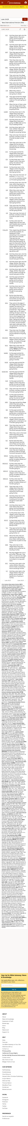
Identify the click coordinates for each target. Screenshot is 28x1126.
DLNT (6, 119)
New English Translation (8, 798)
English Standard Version (14, 654)
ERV (7, 135)
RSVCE (6, 520)
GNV (6, 182)
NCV (6, 388)
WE (7, 552)
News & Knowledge (8, 1019)
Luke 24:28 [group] (5, 29)
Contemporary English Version (12, 621)
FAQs (3, 1040)
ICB (7, 213)
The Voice (4, 913)
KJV (7, 261)
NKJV (6, 425)
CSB (7, 75)
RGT (6, 505)
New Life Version (11, 825)
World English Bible (16, 917)
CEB (7, 91)
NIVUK (6, 417)
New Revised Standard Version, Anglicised (13, 838)
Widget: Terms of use (8, 1062)
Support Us (5, 1032)
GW (7, 190)
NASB (6, 362)
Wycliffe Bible (5, 924)
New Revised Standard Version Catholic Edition (14, 858)
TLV (7, 528)
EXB (7, 175)
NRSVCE (5, 471)
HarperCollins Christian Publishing (12, 1076)
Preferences (5, 1118)
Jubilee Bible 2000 (17, 714)
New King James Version (14, 819)
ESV (7, 159)
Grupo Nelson (6, 1078)
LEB (7, 286)
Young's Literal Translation (9, 926)
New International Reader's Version (16, 802)
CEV (7, 104)
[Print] (24, 29)
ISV (7, 221)
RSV (7, 513)
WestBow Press (6, 1085)
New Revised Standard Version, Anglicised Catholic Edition (13, 848)
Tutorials (4, 1042)
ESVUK (6, 167)
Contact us (5, 1049)
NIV (7, 410)
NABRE (6, 353)
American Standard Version (9, 587)
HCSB (6, 205)
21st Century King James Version (10, 584)
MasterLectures (7, 1089)
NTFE (6, 486)
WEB (6, 545)
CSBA (6, 83)
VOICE (6, 535)
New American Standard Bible (13, 780)
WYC (6, 563)
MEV (6, 330)
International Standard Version (16, 702)
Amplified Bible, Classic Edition (10, 594)
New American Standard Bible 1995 (11, 785)
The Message (19, 741)
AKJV (6, 269)
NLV (7, 433)
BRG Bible (19, 597)
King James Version (14, 717)
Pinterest (5, 1102)
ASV (7, 45)
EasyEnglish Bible (17, 644)
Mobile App (5, 1023)
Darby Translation (6, 627)
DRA (6, 127)
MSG (6, 303)
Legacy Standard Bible (18, 723)
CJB (7, 97)
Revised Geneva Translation (9, 885)
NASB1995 (5, 372)
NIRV (6, 402)
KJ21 (6, 35)
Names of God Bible (12, 758)
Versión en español (8, 1116)
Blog (3, 1028)
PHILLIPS (5, 230)
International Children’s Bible (13, 697)
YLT (7, 571)
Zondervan (5, 1087)
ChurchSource (6, 1074)
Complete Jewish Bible (20, 618)
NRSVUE (5, 479)
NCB (6, 381)
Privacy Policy (6, 1005)
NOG (6, 345)
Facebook (5, 1097)
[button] (26, 3)
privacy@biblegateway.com (8, 1006)
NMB (6, 448)
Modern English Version (13, 744)
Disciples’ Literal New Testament (11, 630)
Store (4, 1025)
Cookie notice (6, 1057)
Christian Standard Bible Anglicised (12, 613)
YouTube (4, 1108)
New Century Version (13, 794)
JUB (7, 254)
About (4, 1017)
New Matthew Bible (12, 835)
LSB (7, 277)
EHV (6, 152)
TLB (7, 295)
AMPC (6, 60)
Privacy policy (6, 1051)
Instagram (5, 1100)
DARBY (6, 112)
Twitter (4, 1106)
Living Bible (13, 736)
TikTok (4, 1104)
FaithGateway (6, 1070)
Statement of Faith (7, 1021)
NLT (7, 440)
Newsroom (5, 1030)
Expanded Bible (12, 665)
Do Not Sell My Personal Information (13, 1055)
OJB (7, 496)
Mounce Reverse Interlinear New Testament (14, 749)
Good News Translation (8, 685)
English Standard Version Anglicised (12, 660)
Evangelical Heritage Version (14, 649)
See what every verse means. (14, 7)
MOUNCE (5, 338)
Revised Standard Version (8, 887)
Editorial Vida (6, 1081)
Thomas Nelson (7, 1083)
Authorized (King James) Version (15, 719)
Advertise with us (7, 1047)
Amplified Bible (13, 590)
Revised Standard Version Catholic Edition (14, 896)
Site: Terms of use (7, 1060)
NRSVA (6, 456)
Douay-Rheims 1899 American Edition (13, 638)
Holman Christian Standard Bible (10, 692)
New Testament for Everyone (9, 876)
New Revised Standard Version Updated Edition (13, 868)
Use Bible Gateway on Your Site (11, 1044)
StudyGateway (6, 1072)
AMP (6, 52)
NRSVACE (5, 463)
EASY (6, 142)
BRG (6, 68)
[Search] (25, 19)
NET (7, 394)
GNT (6, 198)
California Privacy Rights (10, 1053)
